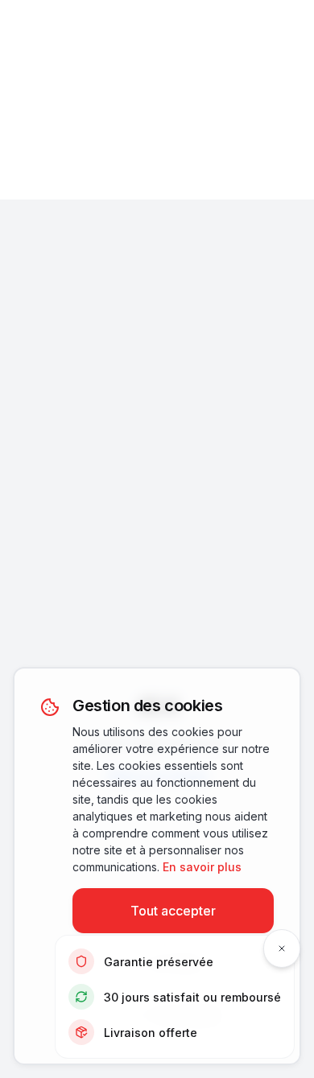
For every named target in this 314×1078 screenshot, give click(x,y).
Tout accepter (173, 911)
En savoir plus (202, 867)
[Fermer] (281, 948)
